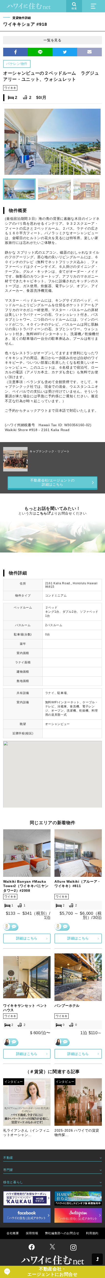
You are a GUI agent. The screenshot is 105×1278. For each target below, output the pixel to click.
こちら (41, 513)
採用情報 (32, 1233)
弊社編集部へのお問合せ (62, 1233)
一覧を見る (52, 40)
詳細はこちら (27, 938)
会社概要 (13, 1233)
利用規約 (92, 1233)
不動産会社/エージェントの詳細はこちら (52, 482)
